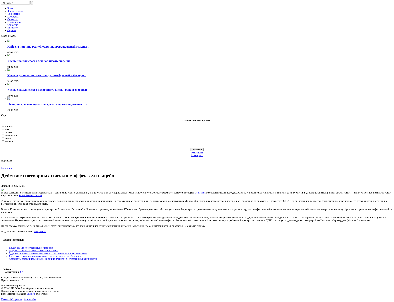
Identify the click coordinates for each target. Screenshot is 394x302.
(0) (21, 272)
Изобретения (14, 22)
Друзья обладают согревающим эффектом (31, 247)
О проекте (16, 299)
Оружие (11, 30)
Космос (11, 8)
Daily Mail (200, 192)
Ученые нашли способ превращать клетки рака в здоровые (47, 89)
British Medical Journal (30, 195)
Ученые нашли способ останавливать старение (38, 60)
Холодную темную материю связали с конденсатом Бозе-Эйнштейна (45, 256)
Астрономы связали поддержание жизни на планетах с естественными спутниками (53, 259)
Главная (5, 299)
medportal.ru (40, 231)
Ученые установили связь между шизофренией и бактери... (46, 75)
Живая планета (15, 11)
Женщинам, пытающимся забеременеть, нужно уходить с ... (47, 104)
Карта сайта (30, 299)
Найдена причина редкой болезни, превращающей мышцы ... (48, 46)
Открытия (12, 25)
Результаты (197, 152)
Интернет (12, 27)
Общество (12, 19)
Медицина (12, 16)
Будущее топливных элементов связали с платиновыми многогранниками (48, 253)
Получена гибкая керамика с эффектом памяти (33, 250)
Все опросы (197, 155)
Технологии (13, 13)
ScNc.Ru (30, 293)
